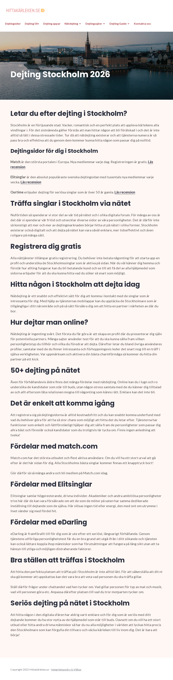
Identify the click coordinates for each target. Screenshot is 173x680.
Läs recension (31, 182)
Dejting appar (51, 23)
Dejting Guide (118, 23)
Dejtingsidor (13, 23)
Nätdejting (71, 23)
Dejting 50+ (32, 23)
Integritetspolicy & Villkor (66, 669)
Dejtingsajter (93, 23)
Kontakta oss (142, 23)
